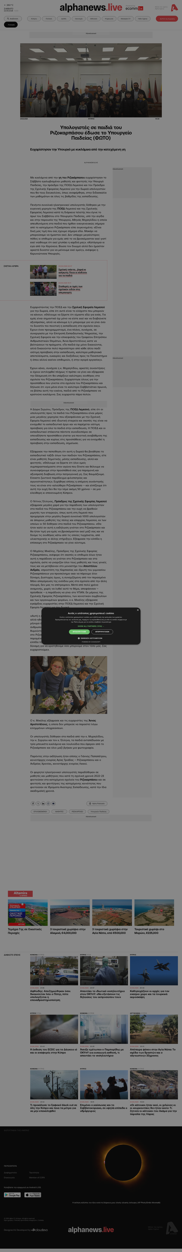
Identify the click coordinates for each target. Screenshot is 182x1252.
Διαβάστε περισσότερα (103, 622)
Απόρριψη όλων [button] (102, 632)
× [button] (138, 610)
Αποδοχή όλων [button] (79, 632)
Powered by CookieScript (91, 642)
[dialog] (91, 626)
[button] (91, 626)
